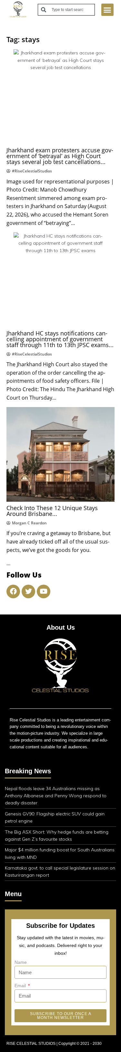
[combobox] (66, 10)
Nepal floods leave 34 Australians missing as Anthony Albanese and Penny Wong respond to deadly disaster (55, 796)
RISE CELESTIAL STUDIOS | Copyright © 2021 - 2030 (54, 1043)
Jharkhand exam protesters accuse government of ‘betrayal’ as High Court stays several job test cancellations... (59, 156)
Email (21, 985)
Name (21, 962)
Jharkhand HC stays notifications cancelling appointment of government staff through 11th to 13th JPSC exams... (60, 339)
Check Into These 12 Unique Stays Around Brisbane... (52, 511)
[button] (107, 10)
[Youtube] (43, 591)
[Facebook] (13, 591)
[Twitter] (28, 591)
